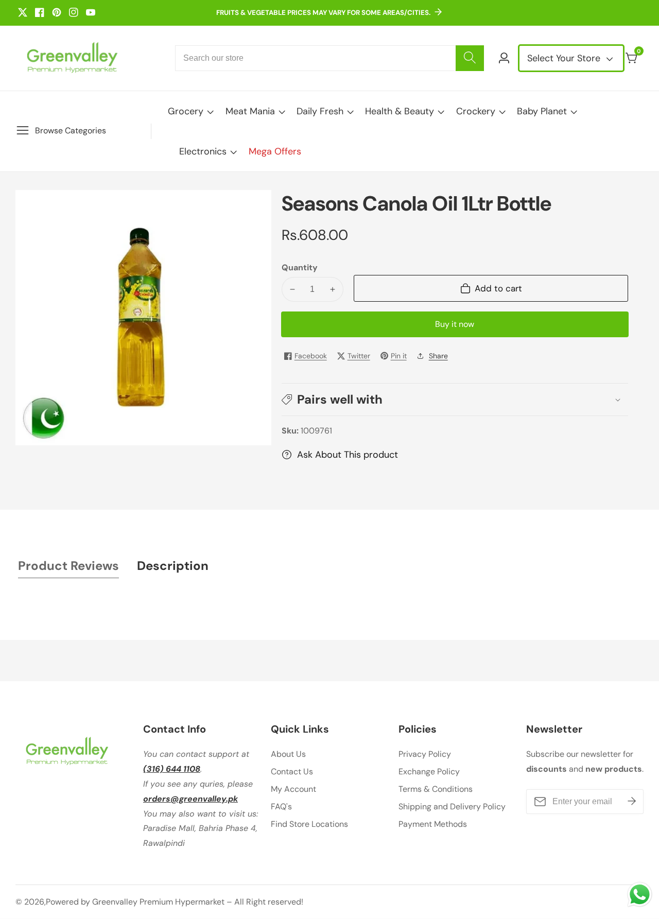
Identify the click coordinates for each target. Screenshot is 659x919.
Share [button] (438, 355)
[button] (455, 399)
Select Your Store (565, 58)
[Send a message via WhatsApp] (640, 894)
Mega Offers (275, 151)
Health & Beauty (399, 111)
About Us (288, 754)
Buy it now (454, 324)
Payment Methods (432, 824)
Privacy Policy (424, 754)
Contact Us (292, 771)
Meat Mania (250, 111)
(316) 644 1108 (171, 769)
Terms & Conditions (435, 789)
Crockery (475, 111)
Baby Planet (542, 111)
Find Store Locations (309, 824)
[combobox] (329, 58)
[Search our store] (470, 58)
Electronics (203, 151)
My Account (293, 789)
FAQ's (281, 806)
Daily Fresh (320, 111)
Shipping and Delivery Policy (452, 806)
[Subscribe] (631, 801)
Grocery (185, 111)
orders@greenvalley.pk (190, 798)
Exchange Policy (429, 771)
